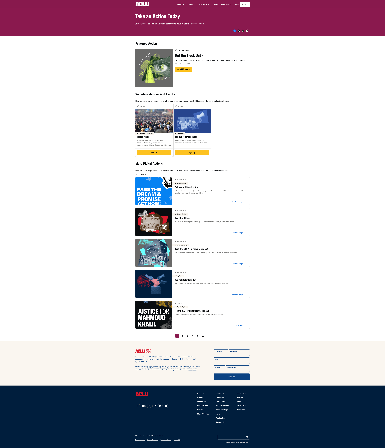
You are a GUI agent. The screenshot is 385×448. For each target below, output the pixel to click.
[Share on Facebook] (234, 31)
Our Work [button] (203, 4)
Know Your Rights (222, 410)
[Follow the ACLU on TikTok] (154, 405)
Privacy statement (152, 440)
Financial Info (202, 405)
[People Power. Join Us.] (154, 130)
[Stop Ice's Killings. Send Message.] (192, 222)
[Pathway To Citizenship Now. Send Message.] (192, 191)
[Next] (208, 336)
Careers (200, 397)
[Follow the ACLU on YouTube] (143, 405)
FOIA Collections (222, 405)
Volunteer (241, 410)
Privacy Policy (192, 370)
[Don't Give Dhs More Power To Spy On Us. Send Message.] (192, 253)
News (215, 4)
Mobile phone (231, 367)
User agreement (140, 440)
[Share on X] (239, 31)
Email (216, 359)
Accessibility (177, 440)
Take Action (226, 4)
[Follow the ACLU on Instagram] (149, 405)
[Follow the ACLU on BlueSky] (165, 405)
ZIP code (217, 367)
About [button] (180, 4)
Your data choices (166, 440)
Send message (183, 69)
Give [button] (244, 4)
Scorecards (220, 422)
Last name (233, 351)
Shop (236, 4)
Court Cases (220, 401)
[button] (243, 31)
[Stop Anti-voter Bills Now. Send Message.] (192, 284)
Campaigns (220, 397)
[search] (247, 437)
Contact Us (201, 401)
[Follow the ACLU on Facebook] (137, 405)
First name (218, 351)
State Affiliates (203, 414)
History (200, 410)
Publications (220, 418)
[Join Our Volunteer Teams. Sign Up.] (192, 130)
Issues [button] (191, 4)
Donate (240, 397)
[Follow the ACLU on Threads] (160, 405)
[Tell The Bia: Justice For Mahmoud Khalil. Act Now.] (192, 315)
